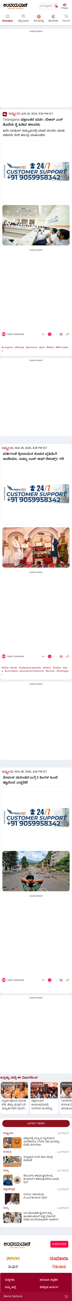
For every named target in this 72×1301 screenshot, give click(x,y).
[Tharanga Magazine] (13, 1258)
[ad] (37, 171)
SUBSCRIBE (59, 1244)
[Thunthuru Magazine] (59, 1267)
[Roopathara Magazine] (59, 1258)
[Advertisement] (36, 70)
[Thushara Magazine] (13, 1267)
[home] (15, 5)
